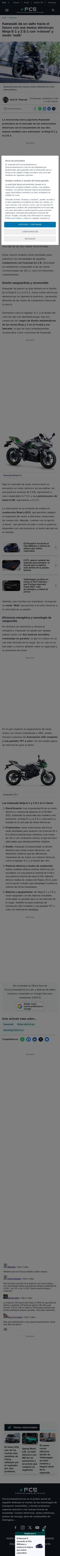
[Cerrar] (43, 1530)
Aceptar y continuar (30, 225)
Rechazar (30, 239)
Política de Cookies (13, 218)
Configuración (30, 232)
